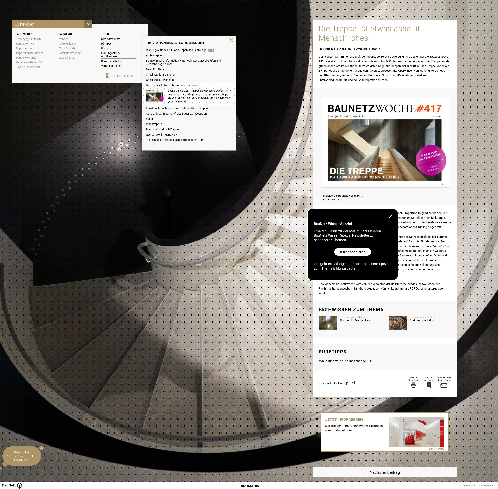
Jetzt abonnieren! (352, 252)
